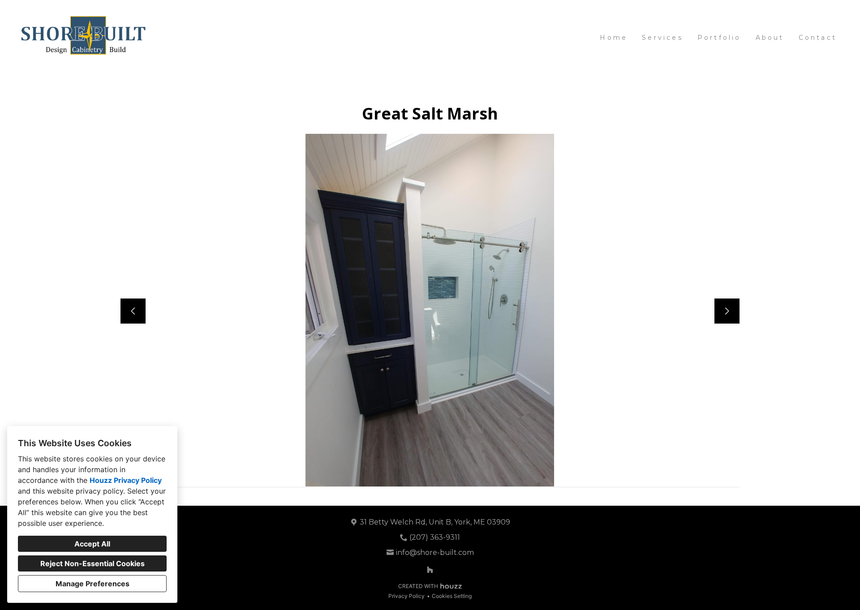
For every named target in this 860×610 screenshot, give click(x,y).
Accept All (92, 543)
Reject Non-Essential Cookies (92, 563)
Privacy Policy (406, 596)
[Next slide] (727, 311)
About (770, 38)
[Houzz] (430, 570)
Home (614, 38)
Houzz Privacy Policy (126, 480)
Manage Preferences (92, 583)
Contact (818, 38)
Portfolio (719, 38)
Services (662, 38)
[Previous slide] (133, 311)
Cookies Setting (452, 596)
